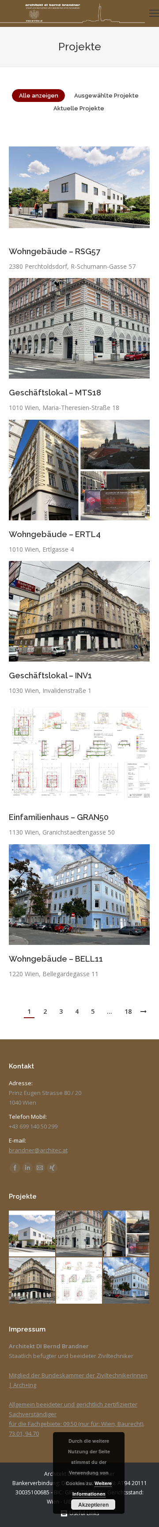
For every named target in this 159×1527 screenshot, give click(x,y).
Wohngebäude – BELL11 (56, 958)
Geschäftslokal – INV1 (50, 675)
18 (128, 1011)
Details (91, 187)
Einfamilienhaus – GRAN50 (59, 817)
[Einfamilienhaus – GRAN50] (79, 1281)
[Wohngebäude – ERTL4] (126, 1234)
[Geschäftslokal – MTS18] (79, 1234)
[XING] (52, 1167)
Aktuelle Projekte (78, 108)
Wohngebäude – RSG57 (54, 251)
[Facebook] (15, 1167)
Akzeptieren (93, 1504)
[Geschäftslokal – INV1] (32, 1281)
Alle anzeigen (38, 95)
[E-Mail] (39, 1167)
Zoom (67, 187)
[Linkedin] (27, 1167)
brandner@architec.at (38, 1150)
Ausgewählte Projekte (106, 95)
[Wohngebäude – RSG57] (32, 1234)
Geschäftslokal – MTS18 (55, 392)
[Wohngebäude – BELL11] (126, 1281)
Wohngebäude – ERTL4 (55, 534)
